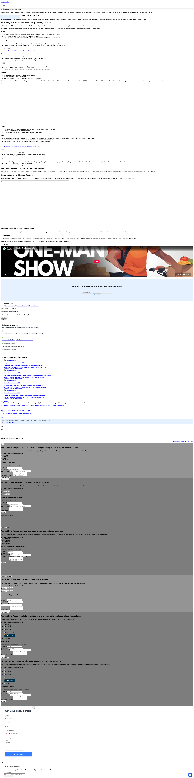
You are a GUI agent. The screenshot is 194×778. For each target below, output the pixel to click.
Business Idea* (5, 510)
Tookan (5, 410)
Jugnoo (23, 410)
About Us (8, 413)
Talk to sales (5, 19)
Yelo (2, 410)
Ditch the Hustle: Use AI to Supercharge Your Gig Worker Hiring (22, 146)
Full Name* (4, 468)
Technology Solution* (7, 475)
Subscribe (97, 295)
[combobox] (12, 471)
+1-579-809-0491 (9, 422)
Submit (2, 656)
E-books (16, 413)
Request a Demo (5, 477)
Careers (3, 413)
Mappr (14, 410)
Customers (6, 12)
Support (21, 413)
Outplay (28, 410)
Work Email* (4, 469)
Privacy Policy (189, 441)
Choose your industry (7, 556)
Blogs (5, 5)
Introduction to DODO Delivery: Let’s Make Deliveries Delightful (21, 51)
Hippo (10, 410)
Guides (5, 9)
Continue (3, 512)
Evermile (18, 410)
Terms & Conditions (178, 441)
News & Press (28, 413)
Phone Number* (5, 471)
